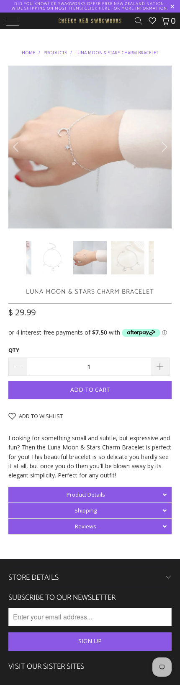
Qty (13, 350)
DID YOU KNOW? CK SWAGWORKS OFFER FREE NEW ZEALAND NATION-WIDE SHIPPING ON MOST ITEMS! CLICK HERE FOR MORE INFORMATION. (90, 6)
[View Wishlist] (152, 20)
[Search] (141, 21)
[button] (90, 494)
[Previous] (17, 147)
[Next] (163, 147)
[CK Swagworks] (90, 21)
